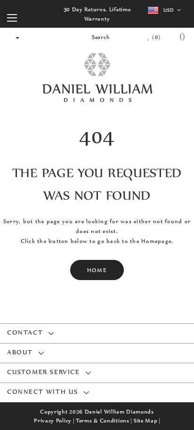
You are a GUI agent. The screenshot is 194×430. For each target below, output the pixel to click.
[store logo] (97, 78)
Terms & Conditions (102, 420)
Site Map (146, 420)
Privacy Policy (53, 420)
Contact (25, 332)
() (155, 37)
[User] (13, 37)
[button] (166, 10)
